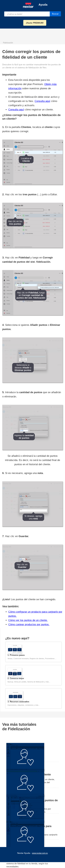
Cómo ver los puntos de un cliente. (28, 620)
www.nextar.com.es (40, 853)
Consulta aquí (42, 101)
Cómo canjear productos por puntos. (28, 624)
